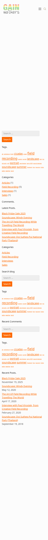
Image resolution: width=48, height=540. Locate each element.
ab (2, 154)
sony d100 (30, 163)
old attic (4, 163)
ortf (8, 163)
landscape (33, 158)
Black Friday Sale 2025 (14, 213)
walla (3, 171)
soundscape (9, 166)
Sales (4, 195)
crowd (25, 154)
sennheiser (23, 163)
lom (41, 159)
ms (43, 159)
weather (7, 171)
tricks (42, 167)
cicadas (18, 153)
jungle (24, 159)
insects (20, 159)
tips (34, 167)
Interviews (7, 190)
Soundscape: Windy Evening (17, 217)
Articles (6, 182)
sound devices (37, 163)
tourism (38, 167)
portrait (14, 163)
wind (12, 171)
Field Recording (10, 186)
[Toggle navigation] (40, 9)
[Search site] (45, 9)
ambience (7, 154)
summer (22, 166)
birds (11, 154)
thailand (29, 167)
